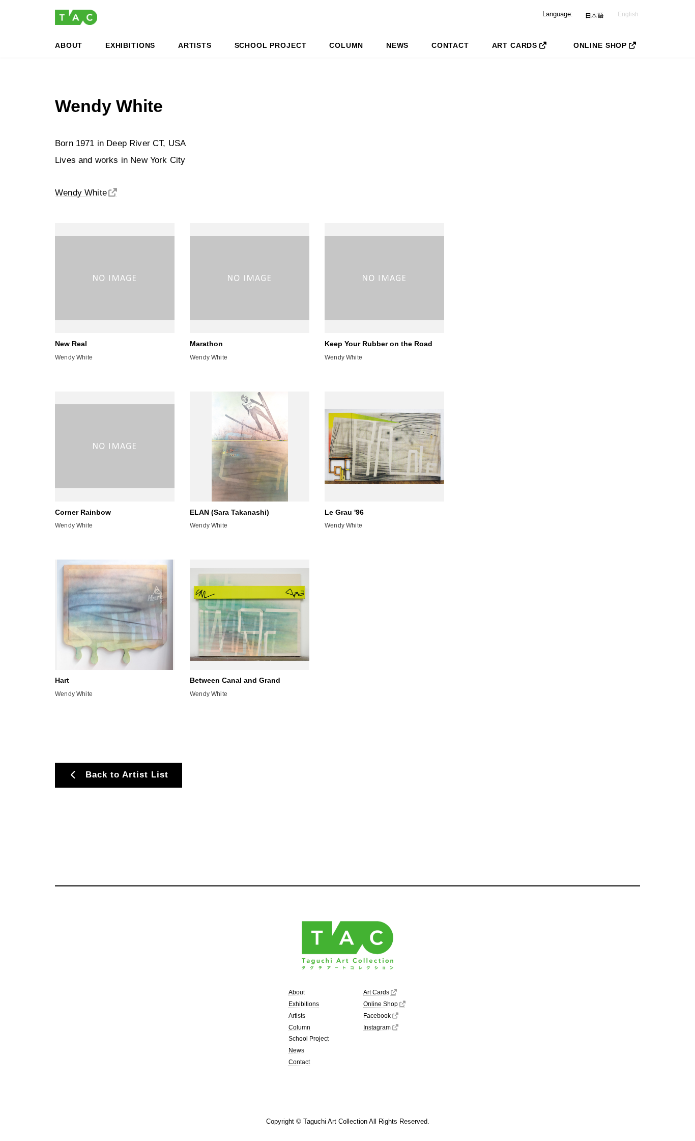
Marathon (206, 344)
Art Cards (376, 992)
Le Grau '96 (344, 512)
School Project (308, 1039)
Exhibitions (303, 1004)
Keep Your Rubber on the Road (378, 344)
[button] (118, 775)
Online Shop (380, 1004)
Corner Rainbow (83, 512)
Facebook (377, 1015)
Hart (62, 680)
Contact (299, 1062)
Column (299, 1027)
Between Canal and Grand (235, 680)
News (296, 1050)
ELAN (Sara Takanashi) (229, 512)
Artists (296, 1015)
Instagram (377, 1027)
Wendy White (81, 193)
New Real (71, 344)
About (296, 992)
